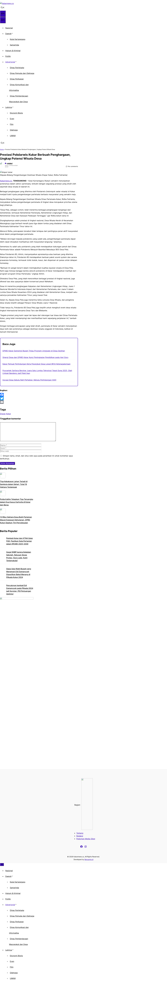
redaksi (9, 163)
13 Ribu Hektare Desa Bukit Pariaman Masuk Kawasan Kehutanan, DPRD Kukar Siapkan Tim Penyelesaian (16, 520)
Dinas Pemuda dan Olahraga (22, 73)
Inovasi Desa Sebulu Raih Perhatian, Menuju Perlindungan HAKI (29, 380)
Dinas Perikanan (17, 79)
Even (12, 118)
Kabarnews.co (6, 181)
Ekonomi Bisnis (16, 113)
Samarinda (14, 45)
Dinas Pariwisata (17, 67)
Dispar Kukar (5, 414)
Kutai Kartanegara (17, 39)
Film (11, 124)
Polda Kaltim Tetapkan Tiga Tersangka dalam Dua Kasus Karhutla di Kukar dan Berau (16, 502)
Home (2, 149)
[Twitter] (39, 398)
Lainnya (8, 107)
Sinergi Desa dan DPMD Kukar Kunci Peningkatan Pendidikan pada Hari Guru (35, 357)
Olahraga (14, 130)
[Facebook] (39, 395)
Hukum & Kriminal (12, 50)
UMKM (13, 135)
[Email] (39, 402)
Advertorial (10, 62)
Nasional (9, 28)
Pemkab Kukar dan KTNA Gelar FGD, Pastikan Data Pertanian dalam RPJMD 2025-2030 (19, 541)
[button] (2, 8)
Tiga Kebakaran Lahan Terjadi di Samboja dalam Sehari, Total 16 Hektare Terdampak (13, 484)
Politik (8, 56)
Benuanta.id (89, 859)
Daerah (8, 33)
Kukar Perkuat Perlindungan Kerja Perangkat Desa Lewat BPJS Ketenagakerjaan (36, 364)
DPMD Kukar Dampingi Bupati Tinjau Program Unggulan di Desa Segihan (33, 351)
